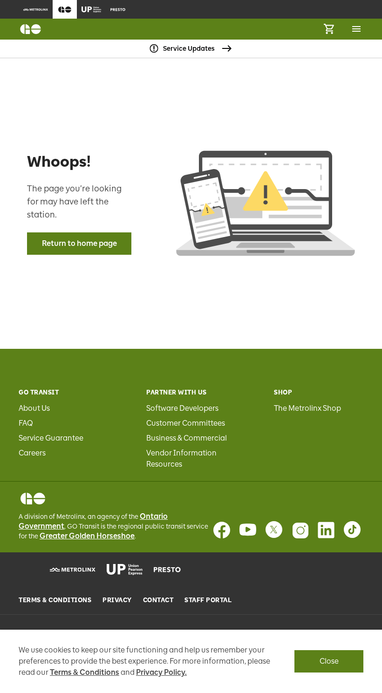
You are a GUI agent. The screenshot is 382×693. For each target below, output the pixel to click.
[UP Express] (125, 569)
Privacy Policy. (161, 672)
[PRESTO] (167, 569)
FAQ (26, 423)
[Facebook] (222, 530)
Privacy (117, 600)
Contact (158, 600)
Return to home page (79, 243)
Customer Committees (185, 423)
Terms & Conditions (55, 600)
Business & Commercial (186, 438)
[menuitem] (36, 9)
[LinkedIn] (326, 530)
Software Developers (182, 408)
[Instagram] (300, 530)
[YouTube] (248, 530)
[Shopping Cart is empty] (328, 29)
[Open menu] (356, 29)
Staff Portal (208, 600)
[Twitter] (274, 530)
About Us (34, 408)
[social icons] (33, 498)
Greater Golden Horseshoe (87, 535)
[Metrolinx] (73, 569)
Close (329, 661)
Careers (32, 452)
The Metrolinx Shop (307, 408)
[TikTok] (352, 530)
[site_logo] (30, 29)
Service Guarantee (51, 438)
